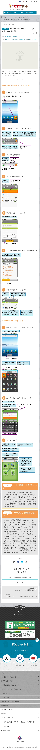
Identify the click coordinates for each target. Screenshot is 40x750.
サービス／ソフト (10, 17)
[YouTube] (23, 1)
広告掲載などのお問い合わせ (10, 701)
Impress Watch (5, 730)
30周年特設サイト (6, 681)
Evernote (21, 17)
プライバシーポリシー (8, 709)
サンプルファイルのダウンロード (11, 689)
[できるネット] (2, 17)
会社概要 (3, 713)
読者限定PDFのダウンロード (10, 685)
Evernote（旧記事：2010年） (28, 39)
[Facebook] (20, 1)
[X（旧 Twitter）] (17, 1)
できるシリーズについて (8, 677)
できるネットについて (33, 1)
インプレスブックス (7, 726)
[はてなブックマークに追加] (22, 562)
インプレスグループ (7, 718)
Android (7, 39)
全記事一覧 (4, 705)
